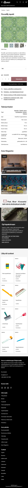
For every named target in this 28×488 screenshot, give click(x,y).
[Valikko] (2, 2)
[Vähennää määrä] (2, 79)
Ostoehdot (3, 407)
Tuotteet (3, 10)
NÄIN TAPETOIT (5, 242)
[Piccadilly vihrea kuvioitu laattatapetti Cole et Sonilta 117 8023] (14, 29)
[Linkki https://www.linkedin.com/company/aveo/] (8, 387)
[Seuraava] (25, 45)
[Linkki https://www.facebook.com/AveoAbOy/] (2, 387)
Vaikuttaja (3, 436)
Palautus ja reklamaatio (6, 419)
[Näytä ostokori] (26, 2)
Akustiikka (3, 473)
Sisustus (3, 455)
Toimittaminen (4, 413)
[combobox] (17, 68)
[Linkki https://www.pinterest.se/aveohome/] (11, 387)
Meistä (2, 398)
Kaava (25, 110)
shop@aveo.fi (4, 374)
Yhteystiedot (4, 395)
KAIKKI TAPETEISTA (6, 240)
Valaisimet (3, 464)
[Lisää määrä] (8, 79)
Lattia (2, 476)
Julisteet (3, 461)
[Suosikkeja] (20, 2)
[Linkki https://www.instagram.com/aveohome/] (5, 387)
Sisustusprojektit (5, 430)
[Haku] (17, 2)
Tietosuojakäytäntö (5, 404)
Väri (3, 68)
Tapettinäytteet (4, 410)
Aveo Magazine (4, 445)
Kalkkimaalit (4, 458)
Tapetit (7, 10)
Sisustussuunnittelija (6, 433)
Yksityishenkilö (4, 439)
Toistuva (25, 113)
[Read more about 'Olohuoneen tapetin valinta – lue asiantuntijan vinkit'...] (14, 184)
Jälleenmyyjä (4, 442)
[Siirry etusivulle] (7, 2)
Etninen (25, 112)
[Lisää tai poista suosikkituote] (25, 18)
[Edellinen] (2, 45)
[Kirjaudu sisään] (23, 2)
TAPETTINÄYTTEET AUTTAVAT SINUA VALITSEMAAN (10, 237)
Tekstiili (21, 110)
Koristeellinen (19, 112)
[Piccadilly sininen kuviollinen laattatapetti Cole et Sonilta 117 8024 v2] (11, 45)
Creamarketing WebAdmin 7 (16, 486)
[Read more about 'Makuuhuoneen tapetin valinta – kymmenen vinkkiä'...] (14, 164)
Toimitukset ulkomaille (6, 416)
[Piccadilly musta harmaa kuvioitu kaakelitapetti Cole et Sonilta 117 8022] (17, 45)
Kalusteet (3, 467)
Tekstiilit (3, 470)
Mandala (16, 110)
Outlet (2, 479)
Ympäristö (3, 401)
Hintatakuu (3, 422)
